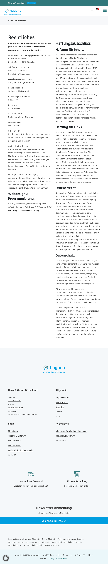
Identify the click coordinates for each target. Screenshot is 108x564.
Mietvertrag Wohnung (57, 539)
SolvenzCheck (62, 402)
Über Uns (60, 407)
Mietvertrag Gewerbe (75, 539)
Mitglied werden (63, 397)
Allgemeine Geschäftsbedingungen (71, 431)
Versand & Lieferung (17, 436)
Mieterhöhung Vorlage (17, 545)
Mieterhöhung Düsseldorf (52, 542)
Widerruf (12, 455)
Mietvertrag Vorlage (16, 542)
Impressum (61, 440)
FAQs (58, 416)
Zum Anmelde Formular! (54, 520)
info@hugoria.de (18, 3)
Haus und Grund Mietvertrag (19, 539)
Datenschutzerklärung (65, 436)
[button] (6, 558)
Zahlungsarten (14, 445)
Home (10, 20)
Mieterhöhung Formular (72, 542)
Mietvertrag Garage (52, 545)
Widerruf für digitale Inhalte (20, 450)
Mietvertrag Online (39, 539)
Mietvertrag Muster (32, 542)
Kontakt (59, 411)
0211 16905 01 (14, 400)
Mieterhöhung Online (35, 545)
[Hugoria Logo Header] (13, 12)
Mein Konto (13, 431)
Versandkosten (14, 440)
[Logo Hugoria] (54, 369)
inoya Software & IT (59, 558)
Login (33, 3)
